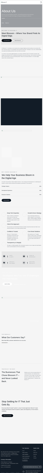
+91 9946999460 (7, 467)
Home (3, 22)
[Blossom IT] (4, 2)
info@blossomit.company (6, 465)
